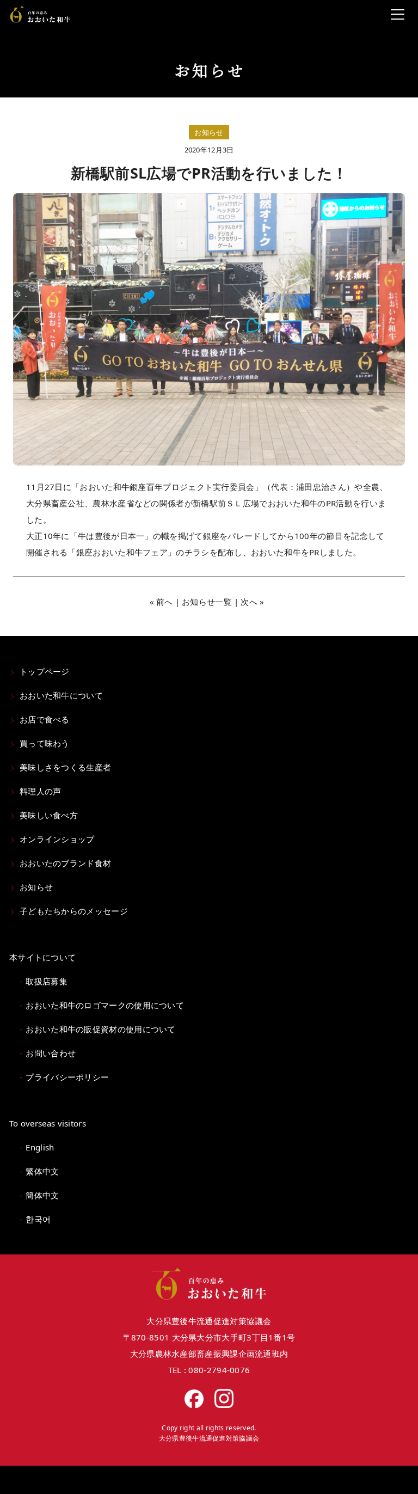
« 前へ (161, 601)
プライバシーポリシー (67, 1076)
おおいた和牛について (61, 695)
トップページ (45, 671)
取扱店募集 (46, 981)
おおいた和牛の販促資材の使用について (100, 1029)
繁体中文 (42, 1171)
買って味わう (45, 743)
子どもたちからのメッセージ (74, 910)
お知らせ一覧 (207, 601)
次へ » (252, 601)
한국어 (38, 1219)
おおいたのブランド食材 (65, 863)
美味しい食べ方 (49, 815)
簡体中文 (42, 1195)
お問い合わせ (51, 1053)
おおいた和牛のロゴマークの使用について (105, 1005)
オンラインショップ (57, 839)
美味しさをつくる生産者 (65, 767)
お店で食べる (45, 719)
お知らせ (36, 886)
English (40, 1147)
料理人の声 (41, 791)
